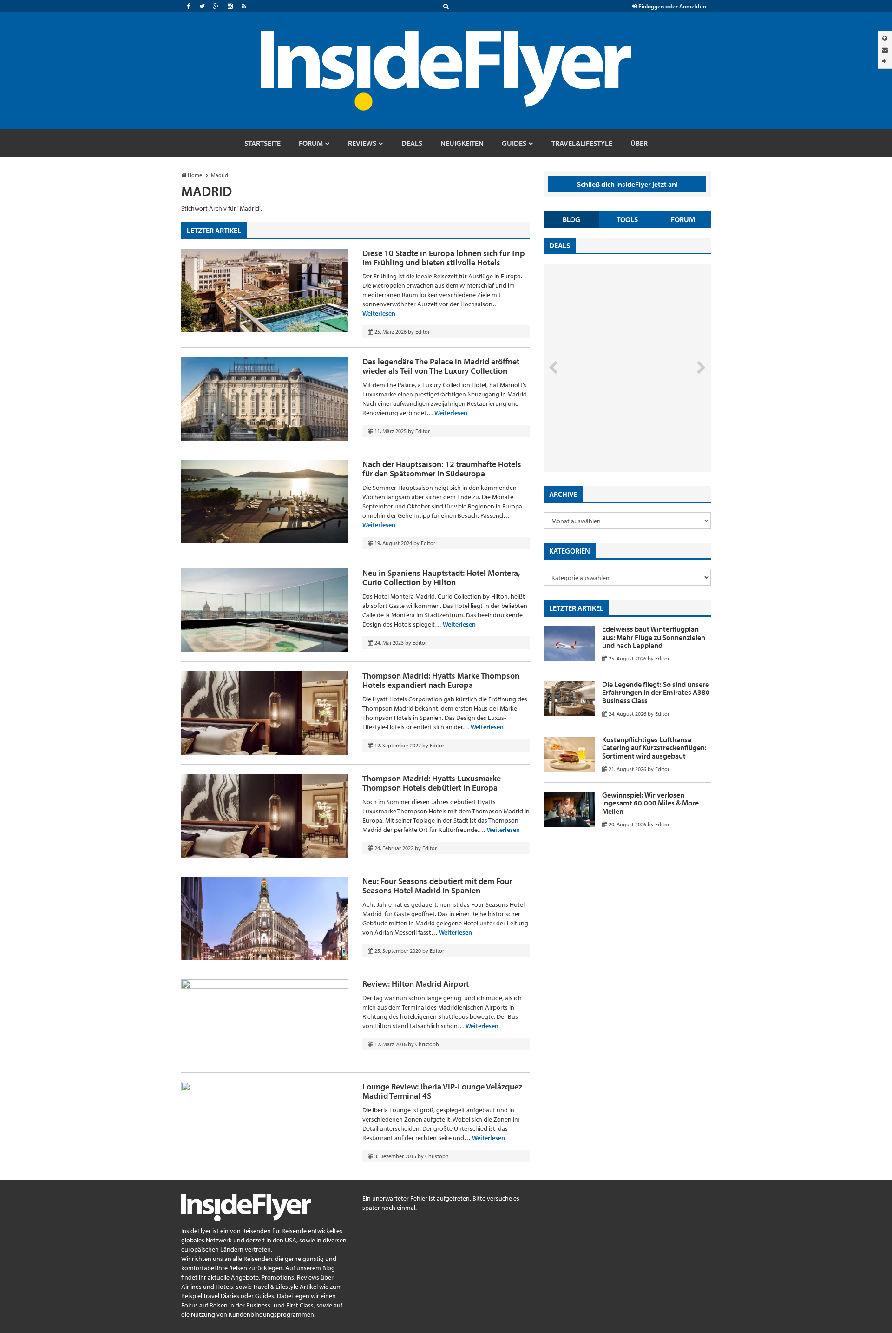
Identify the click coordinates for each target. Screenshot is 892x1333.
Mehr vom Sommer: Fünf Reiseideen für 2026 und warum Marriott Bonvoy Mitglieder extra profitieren (612, 432)
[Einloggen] (884, 61)
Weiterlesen (378, 313)
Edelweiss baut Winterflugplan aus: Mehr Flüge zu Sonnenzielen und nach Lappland (653, 637)
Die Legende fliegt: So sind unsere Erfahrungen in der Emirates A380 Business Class (656, 692)
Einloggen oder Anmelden (671, 6)
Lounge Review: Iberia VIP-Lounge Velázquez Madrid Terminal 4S (442, 1091)
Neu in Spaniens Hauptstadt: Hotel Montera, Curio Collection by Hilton (441, 577)
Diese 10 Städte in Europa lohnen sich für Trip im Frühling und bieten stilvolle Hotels (443, 258)
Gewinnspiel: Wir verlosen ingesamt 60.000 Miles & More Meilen (650, 803)
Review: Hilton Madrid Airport (415, 983)
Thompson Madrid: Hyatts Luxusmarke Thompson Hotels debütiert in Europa (431, 783)
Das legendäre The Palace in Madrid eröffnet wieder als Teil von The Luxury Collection (440, 366)
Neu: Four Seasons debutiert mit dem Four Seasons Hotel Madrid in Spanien (437, 886)
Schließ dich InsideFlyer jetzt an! (627, 184)
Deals (559, 245)
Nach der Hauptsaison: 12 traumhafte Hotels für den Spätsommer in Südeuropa (441, 469)
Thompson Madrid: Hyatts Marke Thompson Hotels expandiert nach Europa (440, 680)
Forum (683, 219)
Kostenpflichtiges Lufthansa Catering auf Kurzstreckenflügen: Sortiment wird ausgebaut (654, 747)
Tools (627, 219)
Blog (571, 219)
